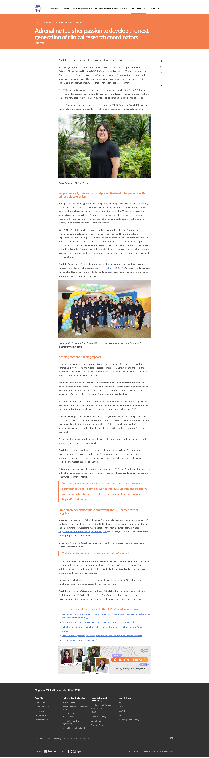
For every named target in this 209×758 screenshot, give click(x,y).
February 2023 (113, 268)
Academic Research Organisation (110, 8)
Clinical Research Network (74, 728)
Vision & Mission (42, 706)
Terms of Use (85, 738)
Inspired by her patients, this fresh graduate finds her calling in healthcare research (102, 635)
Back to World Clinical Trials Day (78, 640)
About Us (54, 8)
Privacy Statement (70, 738)
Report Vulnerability (53, 738)
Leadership (39, 711)
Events (121, 706)
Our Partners (40, 715)
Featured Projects (98, 725)
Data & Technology (99, 716)
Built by (64, 751)
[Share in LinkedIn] (160, 84)
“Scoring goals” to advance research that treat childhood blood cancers (96, 622)
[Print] (160, 60)
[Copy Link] (160, 67)
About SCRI (40, 702)
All (119, 702)
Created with (39, 751)
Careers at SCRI (41, 720)
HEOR (93, 712)
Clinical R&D (96, 721)
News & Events (137, 8)
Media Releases (125, 711)
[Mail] (160, 72)
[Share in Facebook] (160, 78)
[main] (104, 348)
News (120, 715)
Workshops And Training (128, 720)
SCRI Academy (69, 702)
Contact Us (154, 8)
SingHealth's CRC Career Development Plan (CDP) (83, 531)
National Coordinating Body (77, 8)
